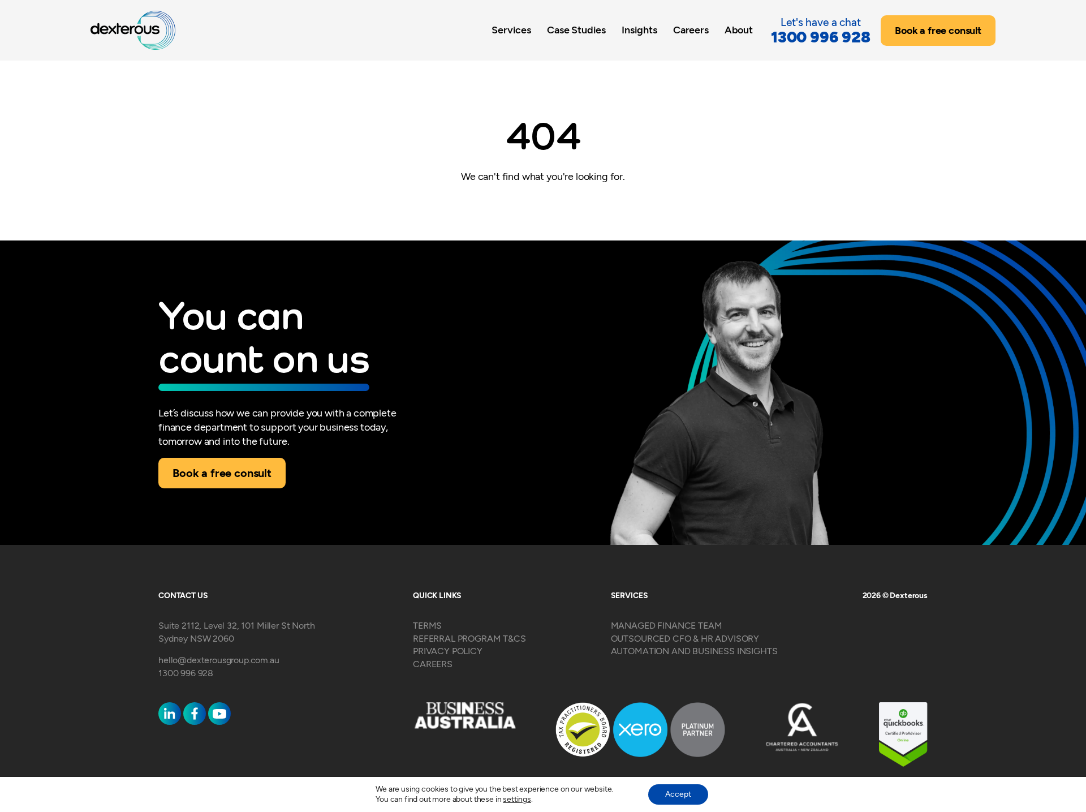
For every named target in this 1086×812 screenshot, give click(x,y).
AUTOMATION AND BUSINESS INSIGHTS (694, 651)
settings (517, 799)
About (739, 30)
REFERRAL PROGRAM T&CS (469, 638)
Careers (691, 30)
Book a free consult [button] (938, 30)
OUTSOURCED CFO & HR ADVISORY (685, 638)
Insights (639, 30)
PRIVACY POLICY (447, 651)
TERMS (427, 625)
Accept (678, 794)
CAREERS (433, 664)
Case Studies (576, 30)
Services (511, 30)
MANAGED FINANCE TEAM (666, 625)
